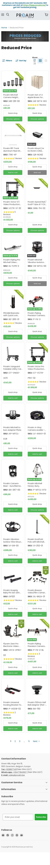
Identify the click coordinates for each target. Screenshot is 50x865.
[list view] (46, 60)
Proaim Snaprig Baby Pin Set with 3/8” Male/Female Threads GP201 (11, 594)
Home (4, 27)
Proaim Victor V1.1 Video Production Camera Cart (11, 204)
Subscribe (41, 817)
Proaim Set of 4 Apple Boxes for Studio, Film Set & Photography (36, 98)
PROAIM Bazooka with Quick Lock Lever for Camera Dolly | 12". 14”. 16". (11, 317)
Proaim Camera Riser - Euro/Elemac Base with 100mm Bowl (12, 487)
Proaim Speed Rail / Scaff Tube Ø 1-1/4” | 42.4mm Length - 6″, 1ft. (37, 205)
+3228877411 (8, 769)
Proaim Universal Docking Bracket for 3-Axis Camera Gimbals (12, 706)
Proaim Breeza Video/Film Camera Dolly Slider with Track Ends (37, 594)
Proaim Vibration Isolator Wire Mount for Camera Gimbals (12, 543)
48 (34, 63)
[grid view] (40, 60)
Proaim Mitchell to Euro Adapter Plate (12, 428)
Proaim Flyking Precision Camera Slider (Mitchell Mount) (36, 317)
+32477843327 (14, 772)
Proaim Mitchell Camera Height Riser (10, 97)
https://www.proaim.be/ (34, 5)
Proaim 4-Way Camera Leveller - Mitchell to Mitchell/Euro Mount (37, 431)
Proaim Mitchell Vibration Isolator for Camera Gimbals (36, 263)
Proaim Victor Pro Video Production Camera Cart (36, 369)
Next (35, 741)
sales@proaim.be (13, 775)
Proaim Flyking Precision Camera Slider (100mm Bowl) (36, 647)
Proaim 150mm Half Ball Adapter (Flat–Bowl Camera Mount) (37, 706)
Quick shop (13, 113)
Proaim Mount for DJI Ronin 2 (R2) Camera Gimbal (36, 151)
